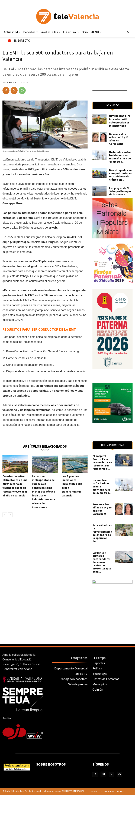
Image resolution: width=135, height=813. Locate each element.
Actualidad (11, 32)
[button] (128, 32)
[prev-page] (4, 514)
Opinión (97, 689)
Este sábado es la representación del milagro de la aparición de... (102, 533)
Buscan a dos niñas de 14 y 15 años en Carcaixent (118, 138)
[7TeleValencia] (67, 16)
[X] (14, 90)
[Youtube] (119, 774)
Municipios (99, 684)
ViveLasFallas (49, 32)
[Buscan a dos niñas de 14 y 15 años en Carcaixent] (99, 137)
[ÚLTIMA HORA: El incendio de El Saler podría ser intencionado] (99, 119)
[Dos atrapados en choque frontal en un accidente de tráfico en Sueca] (99, 173)
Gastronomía (107, 791)
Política (97, 668)
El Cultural (69, 32)
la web (53, 227)
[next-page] (10, 514)
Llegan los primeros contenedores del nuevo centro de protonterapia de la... (101, 562)
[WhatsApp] (22, 90)
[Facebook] (5, 90)
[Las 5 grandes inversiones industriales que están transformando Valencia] (75, 464)
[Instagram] (103, 774)
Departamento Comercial (71, 668)
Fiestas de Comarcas (105, 679)
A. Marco (11, 82)
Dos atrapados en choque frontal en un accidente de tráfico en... (120, 174)
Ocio (85, 32)
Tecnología (99, 674)
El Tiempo (99, 658)
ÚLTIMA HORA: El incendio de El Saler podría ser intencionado (119, 120)
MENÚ (95, 32)
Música (120, 791)
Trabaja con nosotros (73, 679)
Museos (93, 791)
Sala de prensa (78, 684)
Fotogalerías (79, 658)
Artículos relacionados (45, 446)
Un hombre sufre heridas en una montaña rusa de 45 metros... (120, 156)
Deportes (29, 32)
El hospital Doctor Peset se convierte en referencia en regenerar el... (102, 462)
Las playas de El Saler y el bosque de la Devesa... (120, 191)
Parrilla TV (81, 674)
